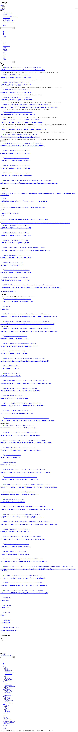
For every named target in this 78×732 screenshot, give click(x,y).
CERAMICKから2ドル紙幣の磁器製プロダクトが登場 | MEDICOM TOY (19, 494)
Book (4, 58)
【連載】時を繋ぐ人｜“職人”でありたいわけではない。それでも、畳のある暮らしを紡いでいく (25, 250)
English (4, 38)
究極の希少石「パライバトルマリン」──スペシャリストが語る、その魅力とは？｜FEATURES (25, 472)
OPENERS (2, 5)
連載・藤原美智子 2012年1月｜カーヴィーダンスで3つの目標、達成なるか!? (20, 391)
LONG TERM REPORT (10, 686)
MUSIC (6, 709)
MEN (6, 667)
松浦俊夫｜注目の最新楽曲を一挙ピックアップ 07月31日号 (15, 235)
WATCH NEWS (8, 690)
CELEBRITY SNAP (9, 672)
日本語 (4, 36)
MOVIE (7, 707)
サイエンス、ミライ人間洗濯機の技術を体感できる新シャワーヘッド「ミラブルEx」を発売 (24, 593)
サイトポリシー (6, 718)
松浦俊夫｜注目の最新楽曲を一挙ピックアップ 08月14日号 (15, 92)
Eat (3, 53)
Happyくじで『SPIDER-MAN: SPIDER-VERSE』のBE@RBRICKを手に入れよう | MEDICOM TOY (26, 509)
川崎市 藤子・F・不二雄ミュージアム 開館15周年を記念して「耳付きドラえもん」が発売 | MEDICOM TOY (28, 316)
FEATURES (7, 671)
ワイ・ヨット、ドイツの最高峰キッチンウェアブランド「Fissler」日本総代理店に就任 (22, 578)
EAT (6, 706)
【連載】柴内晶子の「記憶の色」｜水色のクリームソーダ (15, 85)
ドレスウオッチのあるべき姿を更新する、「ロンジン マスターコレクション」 (20, 450)
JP (2, 8)
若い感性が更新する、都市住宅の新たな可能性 (12, 502)
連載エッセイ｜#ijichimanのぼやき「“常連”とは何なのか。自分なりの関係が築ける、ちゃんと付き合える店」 (29, 107)
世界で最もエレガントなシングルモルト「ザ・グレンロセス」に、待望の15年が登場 (22, 70)
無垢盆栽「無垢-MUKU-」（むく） (9, 630)
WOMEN (7, 668)
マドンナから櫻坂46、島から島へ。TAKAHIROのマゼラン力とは (17, 114)
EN (4, 8)
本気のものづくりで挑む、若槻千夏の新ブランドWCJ (14, 338)
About (4, 23)
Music (4, 57)
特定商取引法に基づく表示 (9, 721)
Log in (4, 25)
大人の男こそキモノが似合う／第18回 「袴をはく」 (14, 353)
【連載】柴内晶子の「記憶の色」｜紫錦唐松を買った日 (14, 243)
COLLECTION (8, 670)
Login (76, 8)
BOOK (6, 710)
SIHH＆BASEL (8, 694)
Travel (4, 52)
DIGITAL (7, 701)
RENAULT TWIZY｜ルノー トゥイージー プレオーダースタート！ (18, 428)
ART (6, 708)
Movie (4, 54)
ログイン (5, 716)
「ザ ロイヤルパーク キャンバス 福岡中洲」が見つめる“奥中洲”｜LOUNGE (20, 137)
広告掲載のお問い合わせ (8, 722)
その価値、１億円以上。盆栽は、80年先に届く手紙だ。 (14, 554)
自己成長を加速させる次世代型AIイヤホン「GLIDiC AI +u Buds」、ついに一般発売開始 (23, 585)
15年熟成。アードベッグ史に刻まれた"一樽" (12, 265)
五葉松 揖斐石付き (5, 622)
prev (1, 653)
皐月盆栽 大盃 (4, 608)
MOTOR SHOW (8, 685)
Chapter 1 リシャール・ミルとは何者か (10, 457)
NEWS (6, 669)
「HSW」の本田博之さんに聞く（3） (10, 368)
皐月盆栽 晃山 (4, 309)
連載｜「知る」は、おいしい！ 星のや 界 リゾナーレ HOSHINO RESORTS (21, 122)
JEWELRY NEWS (9, 691)
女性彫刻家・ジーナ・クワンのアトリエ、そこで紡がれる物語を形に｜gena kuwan (22, 517)
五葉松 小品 (3, 615)
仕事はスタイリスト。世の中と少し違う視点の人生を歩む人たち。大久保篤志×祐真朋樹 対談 (24, 361)
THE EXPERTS (8, 679)
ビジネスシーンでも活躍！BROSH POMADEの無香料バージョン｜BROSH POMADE (22, 405)
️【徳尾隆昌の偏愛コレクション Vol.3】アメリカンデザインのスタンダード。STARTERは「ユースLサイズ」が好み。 (31, 287)
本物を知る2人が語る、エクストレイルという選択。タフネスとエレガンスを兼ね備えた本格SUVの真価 (27, 324)
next (4, 653)
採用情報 (5, 725)
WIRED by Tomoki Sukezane (7, 465)
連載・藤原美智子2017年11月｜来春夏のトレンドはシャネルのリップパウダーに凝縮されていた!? (25, 383)
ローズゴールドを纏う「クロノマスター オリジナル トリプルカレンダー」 (19, 479)
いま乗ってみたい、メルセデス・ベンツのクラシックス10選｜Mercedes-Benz (20, 435)
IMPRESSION (8, 687)
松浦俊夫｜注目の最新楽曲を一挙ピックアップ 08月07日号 (15, 228)
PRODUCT (7, 699)
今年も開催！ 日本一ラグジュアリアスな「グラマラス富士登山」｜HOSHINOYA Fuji (23, 129)
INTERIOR (7, 698)
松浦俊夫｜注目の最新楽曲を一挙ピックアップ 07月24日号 (15, 257)
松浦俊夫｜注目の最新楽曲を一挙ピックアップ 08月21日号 (15, 77)
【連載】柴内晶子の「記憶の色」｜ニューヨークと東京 (14, 280)
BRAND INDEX (8, 674)
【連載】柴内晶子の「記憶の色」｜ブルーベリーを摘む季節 (16, 99)
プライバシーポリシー (8, 720)
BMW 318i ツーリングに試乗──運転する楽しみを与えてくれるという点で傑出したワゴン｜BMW (25, 442)
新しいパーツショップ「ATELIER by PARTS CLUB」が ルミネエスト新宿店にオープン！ (24, 561)
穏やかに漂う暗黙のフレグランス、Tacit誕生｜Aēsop (14, 398)
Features (4, 59)
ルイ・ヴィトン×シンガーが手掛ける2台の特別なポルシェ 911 (16, 301)
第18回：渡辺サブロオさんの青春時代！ (10, 376)
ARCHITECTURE (9, 700)
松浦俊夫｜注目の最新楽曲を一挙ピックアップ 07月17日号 (15, 272)
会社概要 (5, 717)
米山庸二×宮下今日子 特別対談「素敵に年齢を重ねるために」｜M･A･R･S (19, 346)
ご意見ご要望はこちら (8, 723)
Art (3, 55)
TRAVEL (7, 705)
